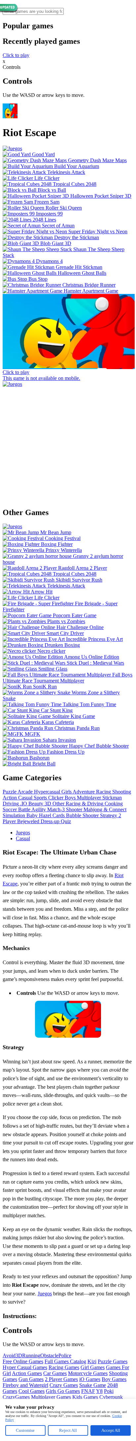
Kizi (91, 1361)
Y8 (99, 1391)
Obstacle (49, 1355)
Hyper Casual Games (25, 1367)
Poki (109, 1391)
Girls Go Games (63, 1391)
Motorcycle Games (88, 1373)
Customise (25, 1430)
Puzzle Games (112, 1361)
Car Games (55, 1373)
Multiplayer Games (51, 1397)
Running (31, 1355)
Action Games (27, 1373)
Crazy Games (64, 1385)
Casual (23, 838)
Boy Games (114, 1379)
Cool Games (31, 1391)
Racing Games (64, 1367)
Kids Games (85, 1397)
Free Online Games (23, 1361)
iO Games (89, 1379)
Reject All (68, 1430)
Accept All (110, 1430)
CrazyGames (16, 1397)
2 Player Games (61, 1379)
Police (64, 1355)
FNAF (88, 1391)
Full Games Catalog (65, 1361)
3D (19, 1355)
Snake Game (92, 1385)
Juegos (23, 832)
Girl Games (93, 1367)
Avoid (9, 1355)
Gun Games (31, 1379)
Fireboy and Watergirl (25, 1385)
